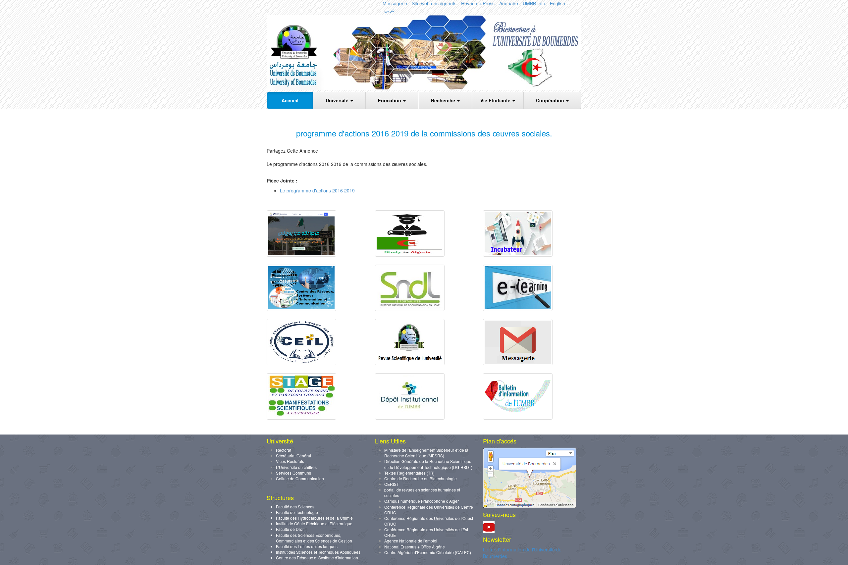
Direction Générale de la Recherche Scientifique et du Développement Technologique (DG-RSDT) (428, 464)
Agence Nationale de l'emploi (410, 540)
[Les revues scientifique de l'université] (410, 363)
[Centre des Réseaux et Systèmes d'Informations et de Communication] (301, 309)
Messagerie (395, 3)
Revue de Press (478, 3)
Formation (390, 100)
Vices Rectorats (290, 461)
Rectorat (283, 450)
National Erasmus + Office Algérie (414, 546)
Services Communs (293, 473)
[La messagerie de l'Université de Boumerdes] (518, 363)
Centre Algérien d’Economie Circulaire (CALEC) (427, 552)
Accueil (290, 100)
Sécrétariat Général (293, 455)
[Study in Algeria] (410, 254)
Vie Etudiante (496, 100)
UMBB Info (534, 3)
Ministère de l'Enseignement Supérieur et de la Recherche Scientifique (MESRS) (426, 452)
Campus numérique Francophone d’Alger (421, 501)
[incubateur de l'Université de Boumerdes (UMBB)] (518, 254)
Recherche (443, 100)
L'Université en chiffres (296, 467)
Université (338, 100)
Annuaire (508, 3)
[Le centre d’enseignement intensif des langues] (301, 363)
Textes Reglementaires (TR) (409, 473)
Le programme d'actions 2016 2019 (317, 190)
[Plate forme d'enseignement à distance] (518, 309)
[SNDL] (410, 309)
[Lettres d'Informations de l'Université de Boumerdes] (518, 417)
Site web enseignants (434, 3)
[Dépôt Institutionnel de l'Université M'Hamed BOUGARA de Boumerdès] (410, 417)
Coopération (550, 100)
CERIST (391, 484)
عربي (389, 10)
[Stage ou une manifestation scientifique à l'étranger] (301, 417)
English (557, 3)
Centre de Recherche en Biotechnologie (420, 478)
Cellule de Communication (300, 478)
